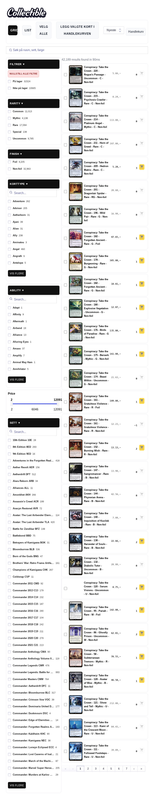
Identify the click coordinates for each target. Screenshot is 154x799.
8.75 (115, 587)
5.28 (115, 167)
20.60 (114, 190)
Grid (13, 30)
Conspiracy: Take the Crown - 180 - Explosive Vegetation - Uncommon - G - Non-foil (96, 308)
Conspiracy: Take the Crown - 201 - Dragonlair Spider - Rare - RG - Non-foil (96, 192)
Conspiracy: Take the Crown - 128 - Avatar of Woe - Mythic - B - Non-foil (96, 681)
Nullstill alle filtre (24, 73)
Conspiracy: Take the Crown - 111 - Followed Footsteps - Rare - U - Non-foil (96, 751)
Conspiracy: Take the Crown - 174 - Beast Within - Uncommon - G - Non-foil (96, 379)
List (28, 30)
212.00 (114, 703)
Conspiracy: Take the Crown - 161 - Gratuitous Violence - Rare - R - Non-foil (96, 425)
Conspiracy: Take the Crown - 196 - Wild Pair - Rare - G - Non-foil (96, 215)
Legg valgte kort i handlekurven (77, 30)
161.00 (114, 354)
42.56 (114, 494)
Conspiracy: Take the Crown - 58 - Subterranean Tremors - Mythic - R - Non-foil (96, 658)
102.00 (114, 610)
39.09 (114, 750)
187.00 (114, 143)
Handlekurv (136, 31)
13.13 (114, 447)
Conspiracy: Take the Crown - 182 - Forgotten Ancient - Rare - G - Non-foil (96, 285)
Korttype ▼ (19, 183)
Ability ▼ (17, 290)
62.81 (114, 633)
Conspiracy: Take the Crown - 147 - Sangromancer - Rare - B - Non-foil (96, 472)
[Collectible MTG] (26, 12)
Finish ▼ (16, 153)
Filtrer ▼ (17, 64)
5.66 (115, 73)
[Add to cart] (141, 73)
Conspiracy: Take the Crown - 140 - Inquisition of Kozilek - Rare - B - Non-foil (96, 519)
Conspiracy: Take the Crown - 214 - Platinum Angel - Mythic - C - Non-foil (96, 121)
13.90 (114, 471)
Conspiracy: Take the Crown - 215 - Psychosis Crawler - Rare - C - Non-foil (96, 98)
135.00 (114, 330)
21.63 (114, 377)
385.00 (114, 260)
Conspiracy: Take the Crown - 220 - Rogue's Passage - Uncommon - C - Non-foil (96, 75)
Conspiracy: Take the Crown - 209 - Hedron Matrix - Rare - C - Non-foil (96, 168)
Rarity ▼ (16, 103)
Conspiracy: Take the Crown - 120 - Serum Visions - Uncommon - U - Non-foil (96, 588)
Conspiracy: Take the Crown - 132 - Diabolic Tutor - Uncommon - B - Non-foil (96, 566)
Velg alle (43, 30)
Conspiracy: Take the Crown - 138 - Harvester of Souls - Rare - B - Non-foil (96, 542)
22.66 (114, 541)
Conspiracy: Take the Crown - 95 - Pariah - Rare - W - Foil (96, 611)
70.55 (114, 656)
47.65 (114, 237)
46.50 (114, 680)
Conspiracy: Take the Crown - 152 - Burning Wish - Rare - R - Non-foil (96, 449)
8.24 (115, 97)
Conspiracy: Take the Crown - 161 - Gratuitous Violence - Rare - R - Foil (96, 402)
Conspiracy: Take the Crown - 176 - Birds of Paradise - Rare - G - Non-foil (96, 332)
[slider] (12, 403)
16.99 (114, 213)
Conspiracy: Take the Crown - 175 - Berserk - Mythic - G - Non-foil (96, 355)
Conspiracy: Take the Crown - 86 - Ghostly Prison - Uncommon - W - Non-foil (96, 634)
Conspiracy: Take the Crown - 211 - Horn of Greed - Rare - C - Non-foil (96, 145)
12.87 (114, 307)
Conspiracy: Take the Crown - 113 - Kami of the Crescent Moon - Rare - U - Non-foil (96, 728)
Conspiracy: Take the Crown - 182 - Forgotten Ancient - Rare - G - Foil (96, 238)
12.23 (114, 424)
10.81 (114, 284)
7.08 (115, 517)
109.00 (114, 401)
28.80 (114, 564)
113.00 (114, 120)
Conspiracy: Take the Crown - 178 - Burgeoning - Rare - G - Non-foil (96, 262)
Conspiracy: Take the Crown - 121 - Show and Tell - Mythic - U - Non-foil (96, 705)
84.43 (114, 726)
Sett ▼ (15, 422)
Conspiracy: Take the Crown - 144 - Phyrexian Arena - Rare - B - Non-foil (96, 496)
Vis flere (17, 273)
